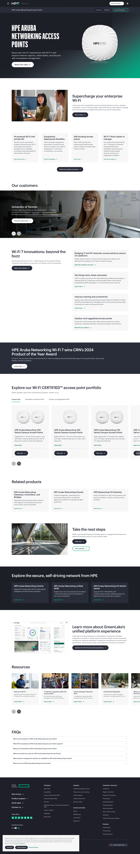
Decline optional (21, 847)
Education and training (109, 795)
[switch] (14, 828)
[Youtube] (28, 818)
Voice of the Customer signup (111, 818)
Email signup (106, 798)
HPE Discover (77, 814)
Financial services (108, 805)
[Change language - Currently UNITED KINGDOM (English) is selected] (127, 3)
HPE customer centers (109, 811)
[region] (70, 214)
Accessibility (47, 792)
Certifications (106, 827)
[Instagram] (19, 818)
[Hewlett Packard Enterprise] (15, 3)
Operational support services (81, 788)
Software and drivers (79, 798)
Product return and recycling (81, 792)
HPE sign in (106, 815)
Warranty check (77, 802)
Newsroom (76, 821)
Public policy (47, 816)
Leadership (47, 813)
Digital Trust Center (108, 792)
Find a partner (107, 831)
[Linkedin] (13, 818)
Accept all (9, 847)
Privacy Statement (20, 843)
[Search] (23, 3)
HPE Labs (46, 802)
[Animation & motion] (15, 828)
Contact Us (106, 788)
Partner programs (108, 834)
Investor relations (49, 810)
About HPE (47, 788)
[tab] (16, 399)
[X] (16, 818)
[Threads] (22, 818)
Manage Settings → (34, 847)
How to (16, 794)
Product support (77, 795)
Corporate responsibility (50, 798)
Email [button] (16, 803)
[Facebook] (25, 818)
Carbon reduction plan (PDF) (52, 795)
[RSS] (31, 818)
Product (19, 798)
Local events (76, 817)
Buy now (107, 10)
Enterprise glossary (108, 802)
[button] (8, 3)
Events (75, 811)
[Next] (19, 464)
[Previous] (14, 234)
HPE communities (108, 808)
